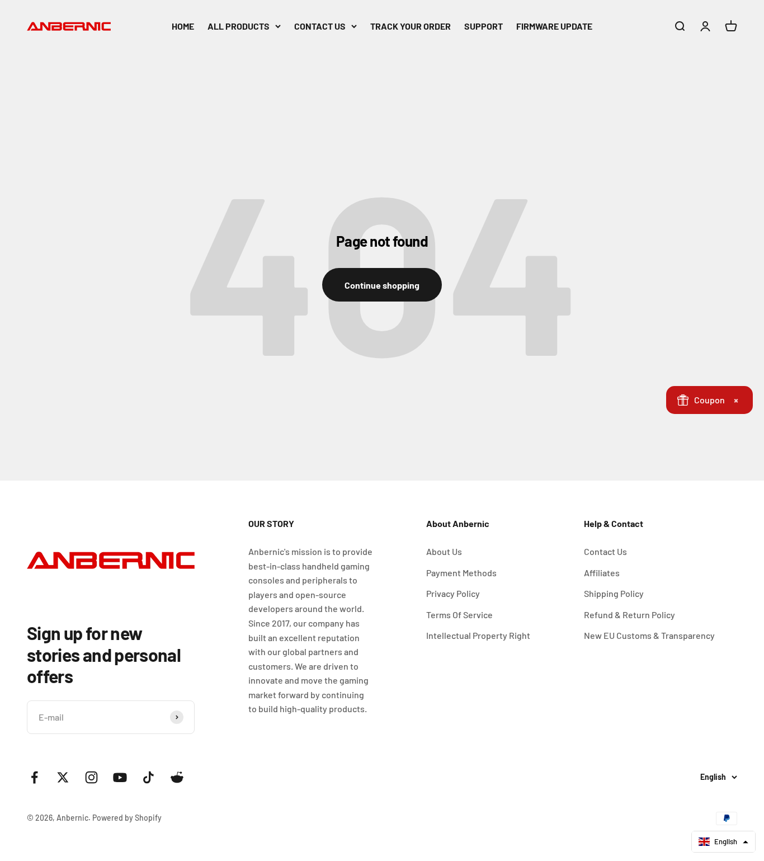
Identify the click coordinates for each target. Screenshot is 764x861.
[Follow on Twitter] (62, 777)
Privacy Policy (453, 593)
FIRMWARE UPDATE (554, 26)
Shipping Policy (614, 593)
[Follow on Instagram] (91, 777)
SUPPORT (483, 26)
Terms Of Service (459, 614)
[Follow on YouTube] (120, 777)
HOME (183, 26)
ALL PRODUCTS (238, 26)
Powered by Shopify (127, 817)
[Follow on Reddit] (177, 777)
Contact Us (605, 551)
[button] (723, 841)
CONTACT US (320, 26)
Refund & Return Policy (629, 614)
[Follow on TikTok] (148, 777)
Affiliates (602, 572)
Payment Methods (461, 572)
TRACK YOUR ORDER (410, 26)
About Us (444, 551)
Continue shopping (382, 285)
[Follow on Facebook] (34, 777)
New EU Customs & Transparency (649, 635)
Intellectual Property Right (478, 635)
